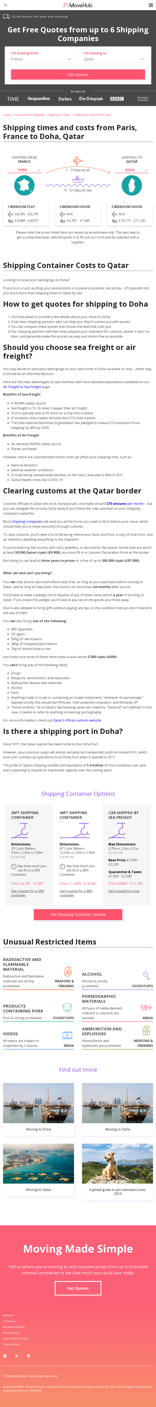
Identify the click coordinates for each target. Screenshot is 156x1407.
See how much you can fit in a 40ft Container (77, 870)
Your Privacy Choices (16, 1338)
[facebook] (5, 1357)
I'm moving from (24, 53)
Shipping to (131, 159)
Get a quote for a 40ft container (76, 893)
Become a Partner (14, 1327)
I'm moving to (95, 53)
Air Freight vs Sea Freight (22, 387)
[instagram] (28, 1357)
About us (8, 1315)
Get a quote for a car (124, 891)
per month (125, 503)
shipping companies (27, 521)
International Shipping (29, 115)
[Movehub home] (78, 4)
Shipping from (24, 159)
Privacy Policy (11, 1333)
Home (7, 115)
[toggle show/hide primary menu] (151, 5)
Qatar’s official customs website (77, 720)
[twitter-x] (16, 1357)
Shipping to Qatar (58, 115)
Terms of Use (11, 1344)
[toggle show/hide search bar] (4, 5)
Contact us (9, 1321)
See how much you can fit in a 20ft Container (28, 870)
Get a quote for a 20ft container (27, 893)
